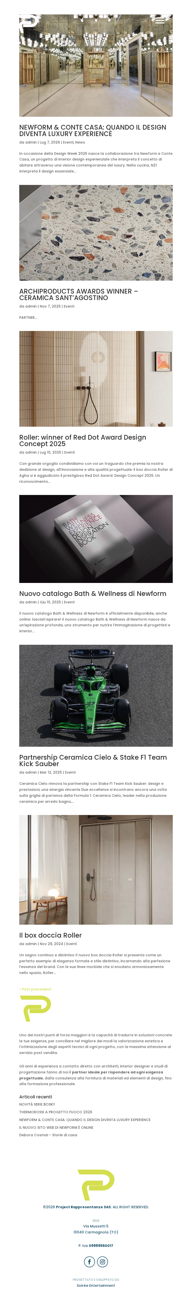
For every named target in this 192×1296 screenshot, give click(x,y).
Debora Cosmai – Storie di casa (48, 1135)
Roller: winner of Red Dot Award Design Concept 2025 (82, 440)
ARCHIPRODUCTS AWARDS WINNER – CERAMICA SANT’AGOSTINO (78, 294)
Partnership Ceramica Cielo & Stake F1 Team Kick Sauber (93, 760)
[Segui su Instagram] (102, 1261)
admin (31, 142)
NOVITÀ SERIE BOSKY (37, 1104)
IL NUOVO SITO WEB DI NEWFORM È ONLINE (56, 1127)
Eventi (68, 142)
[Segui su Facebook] (89, 1261)
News (80, 142)
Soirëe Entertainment (96, 1285)
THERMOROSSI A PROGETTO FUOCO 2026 (55, 1112)
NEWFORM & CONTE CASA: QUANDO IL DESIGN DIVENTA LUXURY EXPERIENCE (92, 130)
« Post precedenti (35, 989)
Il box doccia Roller (50, 935)
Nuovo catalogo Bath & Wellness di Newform (92, 593)
